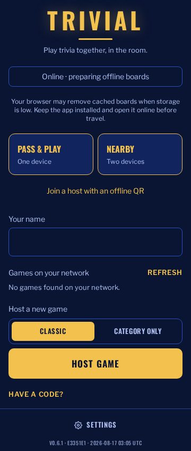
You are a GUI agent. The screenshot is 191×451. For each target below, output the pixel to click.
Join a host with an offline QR (95, 190)
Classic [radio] (53, 330)
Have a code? (36, 394)
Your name (26, 218)
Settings (101, 424)
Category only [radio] (137, 330)
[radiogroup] (95, 331)
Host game (95, 363)
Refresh (165, 272)
